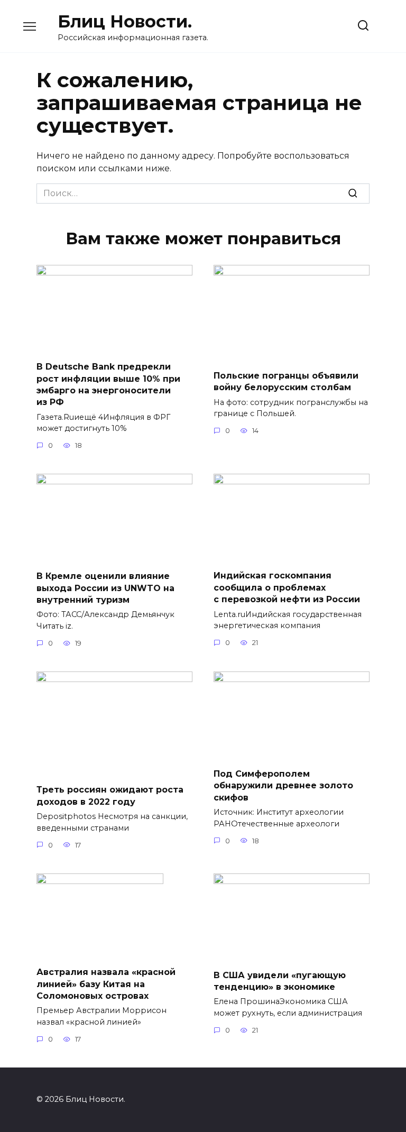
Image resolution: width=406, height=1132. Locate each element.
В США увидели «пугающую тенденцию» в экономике (280, 980)
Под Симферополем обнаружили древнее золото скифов (283, 786)
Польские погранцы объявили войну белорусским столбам (286, 381)
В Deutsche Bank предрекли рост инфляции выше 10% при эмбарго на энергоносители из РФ (108, 384)
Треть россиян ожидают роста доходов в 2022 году (109, 795)
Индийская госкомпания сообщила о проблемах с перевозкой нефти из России (287, 587)
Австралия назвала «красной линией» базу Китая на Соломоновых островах (106, 984)
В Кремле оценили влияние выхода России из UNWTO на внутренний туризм (105, 588)
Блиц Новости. (125, 21)
